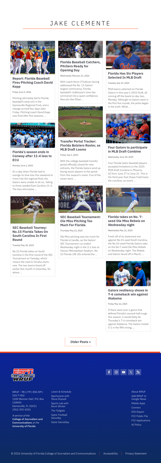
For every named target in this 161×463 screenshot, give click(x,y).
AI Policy (136, 424)
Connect (136, 407)
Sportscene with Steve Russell (60, 397)
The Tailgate (58, 410)
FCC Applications (140, 420)
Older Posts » (80, 342)
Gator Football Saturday (59, 416)
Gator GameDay (60, 422)
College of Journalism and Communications (27, 420)
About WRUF (138, 391)
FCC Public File (139, 416)
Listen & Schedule (61, 391)
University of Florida (23, 426)
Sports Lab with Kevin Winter (59, 404)
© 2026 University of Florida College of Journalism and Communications (53, 453)
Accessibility (110, 453)
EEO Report (137, 411)
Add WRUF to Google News (138, 397)
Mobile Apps (138, 403)
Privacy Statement (136, 453)
